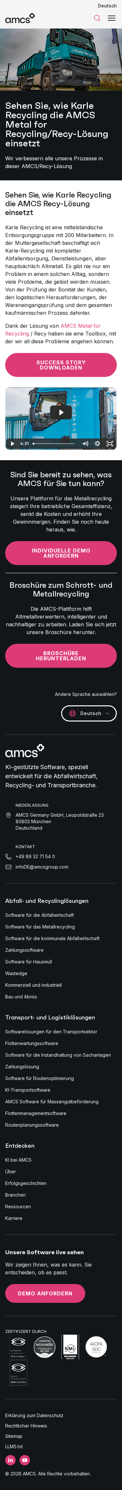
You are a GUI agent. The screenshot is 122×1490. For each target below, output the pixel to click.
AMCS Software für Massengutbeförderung (52, 1101)
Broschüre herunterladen (61, 656)
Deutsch (107, 5)
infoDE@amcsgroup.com (42, 867)
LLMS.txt (14, 1446)
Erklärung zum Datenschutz (34, 1415)
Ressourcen (18, 1206)
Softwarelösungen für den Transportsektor (51, 1031)
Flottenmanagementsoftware (35, 1113)
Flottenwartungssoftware (31, 1043)
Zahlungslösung (22, 1066)
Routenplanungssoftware (32, 1125)
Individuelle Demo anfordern (61, 553)
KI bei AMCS (18, 1160)
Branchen (15, 1195)
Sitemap (13, 1436)
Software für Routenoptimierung (39, 1078)
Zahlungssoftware (24, 950)
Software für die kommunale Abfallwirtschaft (52, 938)
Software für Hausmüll (28, 961)
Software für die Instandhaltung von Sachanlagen (58, 1055)
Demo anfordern (45, 1293)
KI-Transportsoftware (27, 1090)
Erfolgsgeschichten (26, 1183)
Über (10, 1171)
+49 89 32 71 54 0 (35, 856)
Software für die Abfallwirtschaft (39, 915)
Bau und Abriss (21, 996)
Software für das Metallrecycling (40, 926)
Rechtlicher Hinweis (26, 1425)
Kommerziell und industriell (33, 985)
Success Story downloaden (61, 365)
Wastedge (16, 973)
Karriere (13, 1218)
